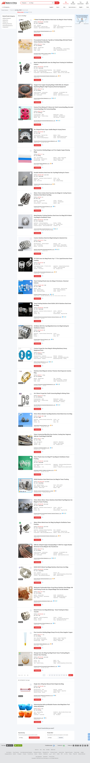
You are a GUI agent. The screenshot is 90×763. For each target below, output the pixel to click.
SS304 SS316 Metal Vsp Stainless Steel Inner (51, 567)
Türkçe (70, 753)
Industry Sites (61, 752)
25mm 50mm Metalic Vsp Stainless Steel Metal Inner (53, 414)
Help (64, 7)
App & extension (72, 7)
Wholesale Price (46, 752)
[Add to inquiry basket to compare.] (42, 34)
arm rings (26, 12)
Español (14, 753)
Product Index (76, 752)
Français (24, 753)
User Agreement (39, 756)
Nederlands (45, 753)
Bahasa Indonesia (81, 753)
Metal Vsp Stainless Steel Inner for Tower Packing (53, 19)
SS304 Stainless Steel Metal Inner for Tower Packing (51, 479)
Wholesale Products (37, 752)
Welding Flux (5, 22)
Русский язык (30, 753)
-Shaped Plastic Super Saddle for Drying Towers (50, 129)
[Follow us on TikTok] (76, 745)
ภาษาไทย (66, 753)
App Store (10, 745)
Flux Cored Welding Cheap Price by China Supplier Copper (53, 632)
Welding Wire (5, 20)
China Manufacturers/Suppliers (26, 752)
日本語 (58, 753)
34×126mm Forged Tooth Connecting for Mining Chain (52, 393)
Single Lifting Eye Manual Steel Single (49, 684)
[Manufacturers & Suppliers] (9, 2)
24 (21, 675)
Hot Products (8, 752)
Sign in (87, 3)
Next (70, 675)
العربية (50, 753)
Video (21, 31)
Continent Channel (53, 752)
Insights (82, 752)
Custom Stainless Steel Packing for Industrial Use (50, 238)
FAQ (40, 749)
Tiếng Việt (75, 753)
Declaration (45, 756)
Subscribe (61, 737)
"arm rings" (28, 680)
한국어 (54, 753)
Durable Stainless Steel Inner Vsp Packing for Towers (51, 172)
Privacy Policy (51, 756)
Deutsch (40, 753)
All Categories (6, 7)
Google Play (18, 745)
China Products (16, 752)
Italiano (35, 753)
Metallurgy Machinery (7, 23)
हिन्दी (62, 753)
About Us (36, 749)
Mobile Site (53, 749)
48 (27, 675)
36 (24, 675)
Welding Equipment (7, 18)
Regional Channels (68, 752)
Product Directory (4, 10)
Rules (87, 7)
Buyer (57, 7)
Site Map (48, 749)
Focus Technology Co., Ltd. (46, 758)
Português (19, 753)
